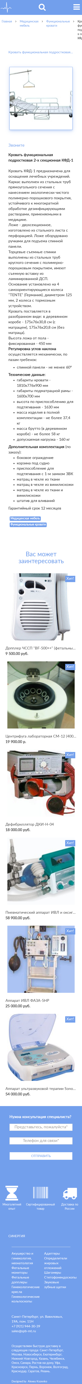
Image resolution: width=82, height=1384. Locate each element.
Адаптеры (52, 1253)
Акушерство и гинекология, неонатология (22, 1258)
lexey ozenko (37, 1381)
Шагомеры (52, 1272)
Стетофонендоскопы (60, 1277)
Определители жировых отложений (55, 1263)
